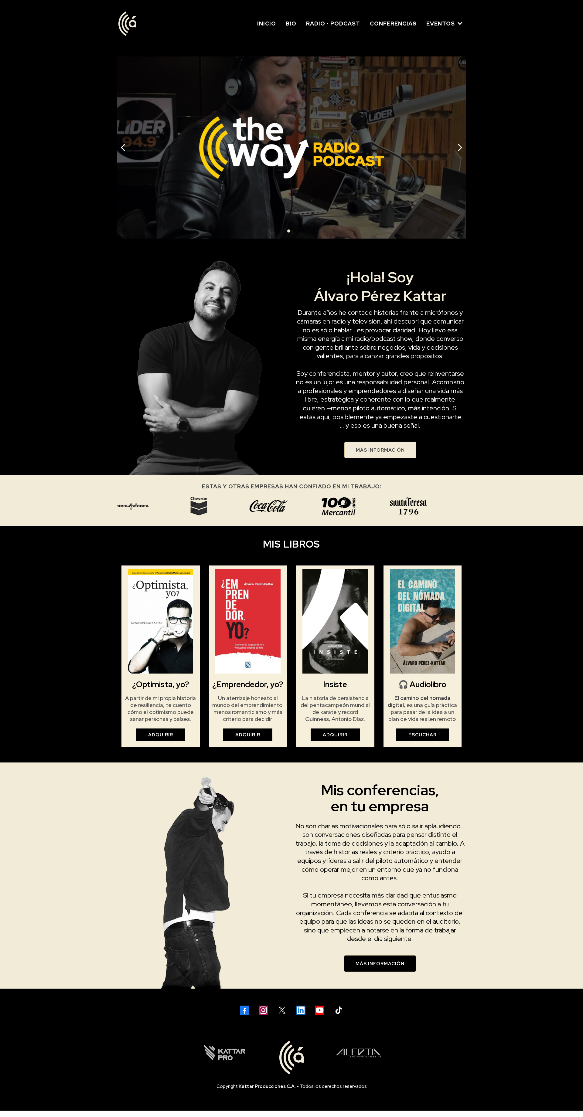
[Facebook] (244, 1010)
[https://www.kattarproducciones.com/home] (225, 1053)
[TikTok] (338, 1010)
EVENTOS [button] (441, 23)
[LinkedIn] (301, 1010)
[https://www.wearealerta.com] (358, 1053)
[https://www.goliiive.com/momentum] (280, 147)
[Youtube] (319, 1010)
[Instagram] (263, 1010)
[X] (282, 1010)
